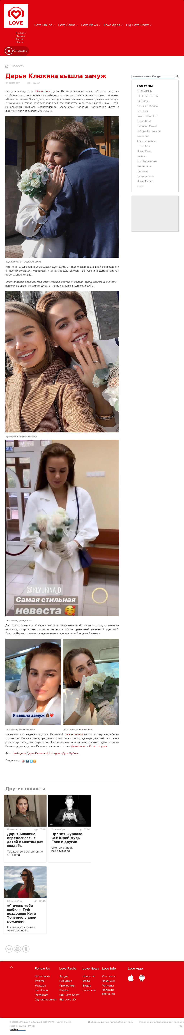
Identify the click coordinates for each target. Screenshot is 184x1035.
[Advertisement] (94, 11)
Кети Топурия (98, 746)
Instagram (41, 995)
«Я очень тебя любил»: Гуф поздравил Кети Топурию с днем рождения (21, 913)
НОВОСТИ (18, 66)
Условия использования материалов (161, 1022)
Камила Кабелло (147, 106)
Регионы (108, 986)
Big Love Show (138, 25)
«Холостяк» (42, 91)
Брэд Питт (143, 146)
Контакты (109, 976)
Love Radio (67, 25)
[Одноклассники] (35, 760)
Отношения (144, 166)
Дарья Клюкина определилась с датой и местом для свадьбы (25, 840)
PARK (31, 1026)
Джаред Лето (145, 176)
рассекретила (74, 735)
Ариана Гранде (146, 141)
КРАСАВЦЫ (144, 91)
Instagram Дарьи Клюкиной (31, 753)
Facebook (41, 990)
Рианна (141, 156)
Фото (86, 981)
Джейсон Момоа (147, 126)
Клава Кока (144, 121)
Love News (90, 25)
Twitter (39, 981)
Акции (63, 976)
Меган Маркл (145, 181)
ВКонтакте (42, 976)
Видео (86, 986)
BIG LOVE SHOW (147, 96)
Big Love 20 (67, 1000)
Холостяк (143, 136)
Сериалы (142, 111)
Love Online (43, 25)
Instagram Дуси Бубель (64, 753)
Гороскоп (89, 990)
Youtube (40, 986)
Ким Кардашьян (147, 161)
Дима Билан (78, 746)
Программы (67, 986)
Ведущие (65, 981)
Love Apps (112, 25)
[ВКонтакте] (27, 760)
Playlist (64, 990)
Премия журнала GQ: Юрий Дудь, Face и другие (66, 838)
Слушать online (20, 51)
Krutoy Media (64, 1022)
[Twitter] (31, 760)
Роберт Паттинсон (149, 131)
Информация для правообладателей (110, 1022)
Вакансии (108, 981)
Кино (140, 186)
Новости (88, 976)
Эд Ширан (143, 101)
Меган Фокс (144, 151)
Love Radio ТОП (147, 116)
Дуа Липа (142, 171)
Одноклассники (45, 1000)
